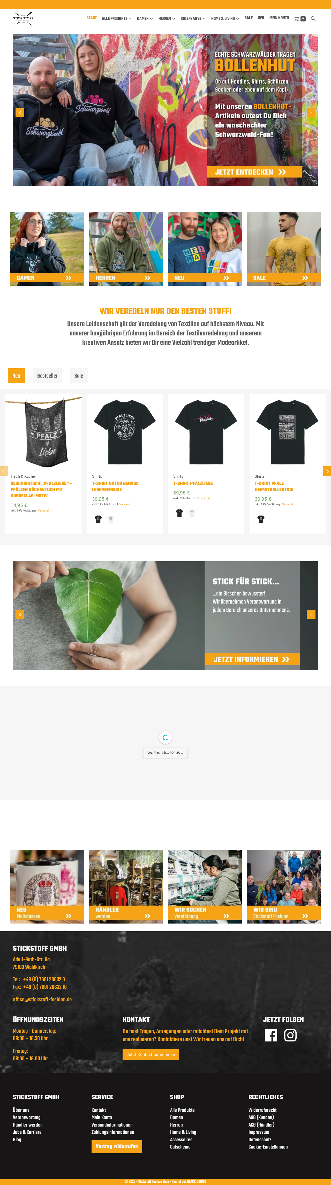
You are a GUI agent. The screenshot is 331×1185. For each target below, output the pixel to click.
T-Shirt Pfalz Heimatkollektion (274, 487)
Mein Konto (279, 18)
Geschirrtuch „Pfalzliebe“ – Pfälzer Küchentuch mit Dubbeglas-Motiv (42, 490)
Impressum (259, 1132)
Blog (17, 1140)
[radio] (98, 519)
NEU (261, 18)
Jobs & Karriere (27, 1132)
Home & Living (223, 19)
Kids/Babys (191, 19)
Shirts (97, 476)
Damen (143, 19)
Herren (165, 19)
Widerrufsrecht (262, 1110)
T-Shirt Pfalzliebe (193, 484)
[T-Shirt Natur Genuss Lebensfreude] (125, 432)
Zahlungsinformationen (113, 1132)
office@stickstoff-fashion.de (42, 999)
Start (92, 18)
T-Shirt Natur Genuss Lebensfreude (115, 487)
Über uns (21, 1110)
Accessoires (181, 1140)
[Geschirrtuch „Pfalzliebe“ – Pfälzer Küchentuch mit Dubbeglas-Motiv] (43, 432)
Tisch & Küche (23, 476)
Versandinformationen (112, 1125)
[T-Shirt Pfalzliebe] (206, 432)
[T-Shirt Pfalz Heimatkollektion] (288, 432)
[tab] (16, 375)
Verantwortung (27, 1118)
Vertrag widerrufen (117, 1147)
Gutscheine (180, 1147)
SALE (249, 18)
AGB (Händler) (261, 1125)
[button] (313, 19)
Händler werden (28, 1125)
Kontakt (99, 1110)
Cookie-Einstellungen (268, 1147)
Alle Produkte (115, 19)
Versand (43, 511)
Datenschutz (260, 1140)
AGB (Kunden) (261, 1118)
